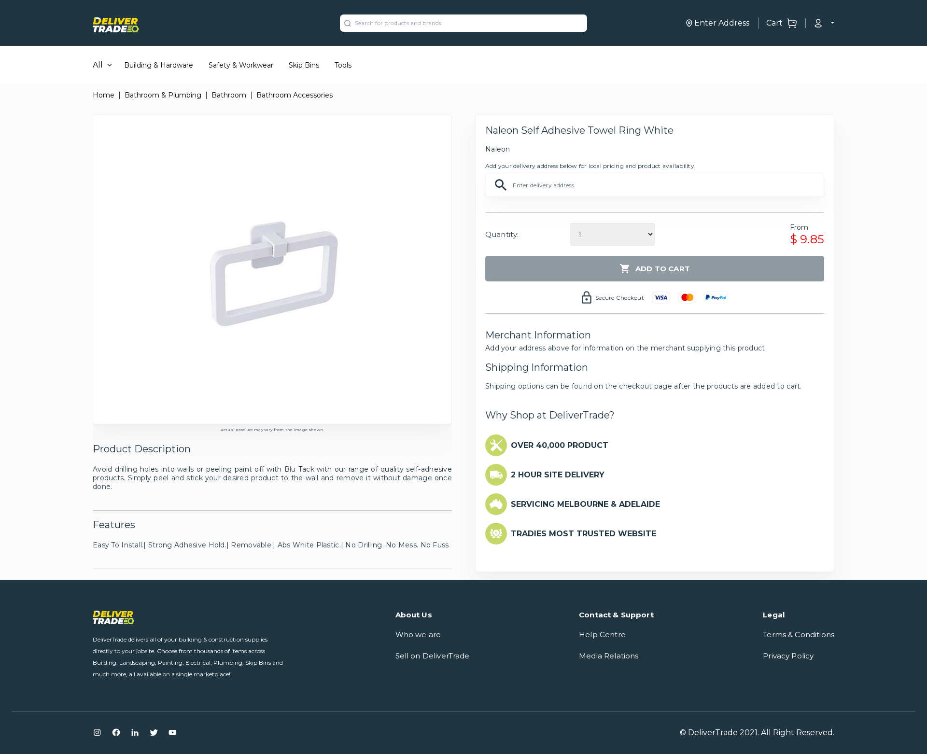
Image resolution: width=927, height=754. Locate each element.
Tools (343, 65)
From (799, 227)
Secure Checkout (619, 297)
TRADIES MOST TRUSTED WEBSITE (583, 533)
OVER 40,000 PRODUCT (559, 445)
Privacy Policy (788, 655)
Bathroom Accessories (294, 95)
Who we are (418, 634)
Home (103, 95)
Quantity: (502, 234)
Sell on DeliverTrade (432, 655)
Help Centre (602, 634)
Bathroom (228, 95)
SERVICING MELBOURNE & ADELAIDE (585, 504)
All (98, 65)
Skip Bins (304, 65)
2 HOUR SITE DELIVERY (557, 474)
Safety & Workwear (241, 65)
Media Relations (608, 655)
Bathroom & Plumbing (163, 95)
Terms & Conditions (798, 634)
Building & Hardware (158, 65)
